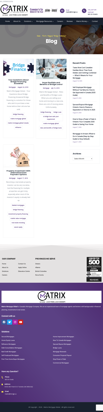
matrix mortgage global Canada (18, 123)
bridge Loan (57, 112)
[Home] (14, 10)
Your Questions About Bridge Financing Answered (18, 82)
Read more (18, 133)
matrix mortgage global (18, 119)
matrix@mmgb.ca (71, 12)
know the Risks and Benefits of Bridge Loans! (51, 83)
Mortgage (46, 88)
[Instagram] (15, 322)
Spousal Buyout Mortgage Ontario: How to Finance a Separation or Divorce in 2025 (84, 107)
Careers (60, 21)
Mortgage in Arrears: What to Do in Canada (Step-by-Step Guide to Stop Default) (84, 136)
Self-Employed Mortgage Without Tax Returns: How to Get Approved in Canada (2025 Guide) (84, 91)
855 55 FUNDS (93, 14)
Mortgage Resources (44, 21)
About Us (16, 21)
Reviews (70, 21)
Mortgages (12, 87)
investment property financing (18, 214)
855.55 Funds (9, 379)
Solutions (27, 21)
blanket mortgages (18, 205)
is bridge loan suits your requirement (51, 117)
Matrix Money (81, 21)
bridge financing (18, 114)
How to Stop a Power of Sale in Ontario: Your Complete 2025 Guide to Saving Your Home (84, 121)
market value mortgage (18, 218)
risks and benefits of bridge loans (51, 128)
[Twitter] (9, 322)
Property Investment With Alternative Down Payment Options (18, 173)
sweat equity (18, 227)
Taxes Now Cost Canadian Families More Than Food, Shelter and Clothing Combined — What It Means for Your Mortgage (84, 72)
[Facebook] (4, 322)
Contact (95, 21)
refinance (18, 127)
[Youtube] (20, 322)
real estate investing (18, 223)
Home (7, 21)
